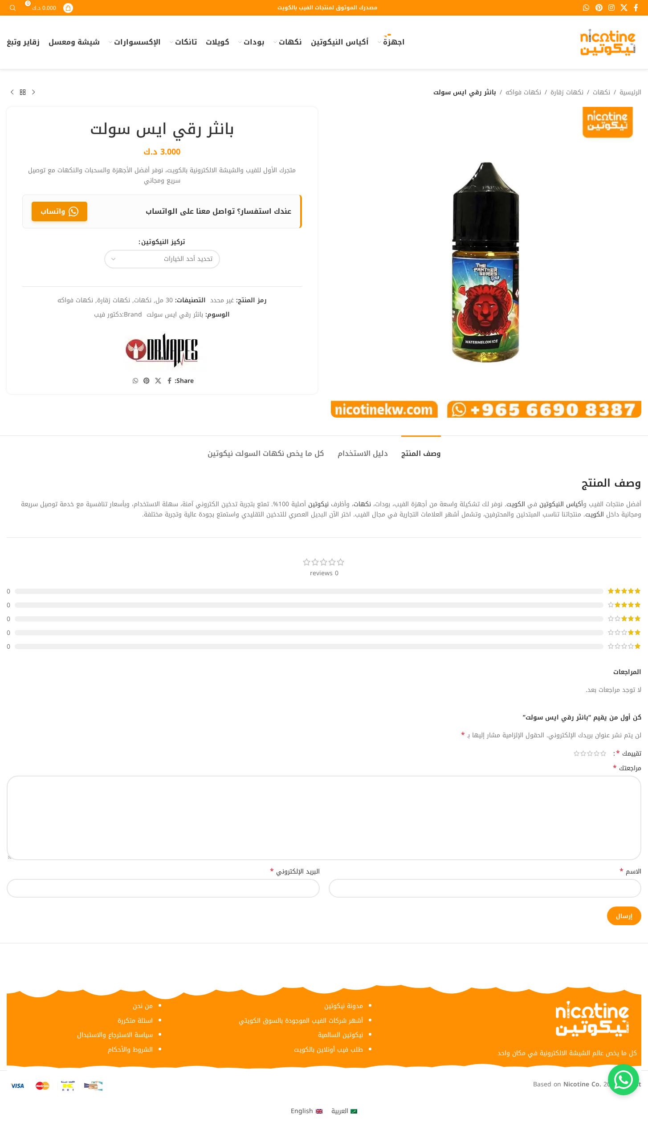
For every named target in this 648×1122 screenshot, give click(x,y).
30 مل (164, 300)
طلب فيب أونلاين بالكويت (328, 1050)
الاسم (630, 872)
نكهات (601, 93)
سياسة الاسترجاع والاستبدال (115, 1035)
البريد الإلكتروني (295, 872)
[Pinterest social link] (598, 8)
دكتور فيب (108, 315)
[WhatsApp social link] (586, 8)
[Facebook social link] (636, 8)
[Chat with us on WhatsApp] (623, 1079)
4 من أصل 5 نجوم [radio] (583, 753)
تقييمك (628, 753)
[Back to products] (22, 92)
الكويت (515, 504)
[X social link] (624, 8)
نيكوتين (318, 504)
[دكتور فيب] (162, 350)
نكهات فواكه (523, 93)
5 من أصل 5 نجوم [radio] (576, 753)
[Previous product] (33, 92)
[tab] (421, 449)
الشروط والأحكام (130, 1050)
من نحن (143, 1006)
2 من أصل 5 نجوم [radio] (596, 753)
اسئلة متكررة (135, 1021)
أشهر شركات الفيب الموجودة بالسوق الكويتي (301, 1021)
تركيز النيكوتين (163, 242)
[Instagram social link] (611, 8)
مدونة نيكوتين (343, 1006)
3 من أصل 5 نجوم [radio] (590, 753)
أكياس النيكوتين (561, 504)
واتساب (53, 211)
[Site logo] (608, 42)
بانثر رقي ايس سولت (175, 315)
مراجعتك (627, 768)
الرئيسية (630, 93)
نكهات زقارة (566, 93)
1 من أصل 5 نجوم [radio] (603, 753)
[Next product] (12, 92)
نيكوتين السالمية (340, 1035)
